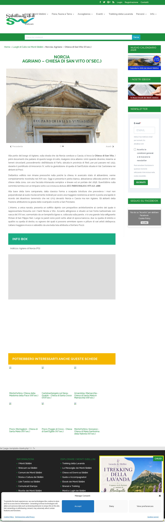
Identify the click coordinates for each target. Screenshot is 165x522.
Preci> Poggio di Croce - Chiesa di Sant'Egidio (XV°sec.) (57, 430)
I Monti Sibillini (25, 463)
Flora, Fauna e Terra (62, 14)
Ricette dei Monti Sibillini (30, 490)
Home (7, 47)
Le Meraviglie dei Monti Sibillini (77, 468)
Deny (111, 506)
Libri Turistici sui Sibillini (29, 481)
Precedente (17, 146)
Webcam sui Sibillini (27, 468)
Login (119, 2)
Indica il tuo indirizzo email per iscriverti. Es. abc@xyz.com (143, 140)
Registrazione (131, 2)
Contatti (144, 2)
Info (152, 14)
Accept (78, 506)
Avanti (108, 146)
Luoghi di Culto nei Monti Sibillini (28, 47)
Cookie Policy (9, 517)
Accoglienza (84, 14)
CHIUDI (158, 458)
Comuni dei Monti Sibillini (30, 472)
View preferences (145, 506)
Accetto (144, 223)
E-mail (137, 123)
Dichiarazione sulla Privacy (25, 517)
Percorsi (140, 14)
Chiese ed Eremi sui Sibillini (75, 472)
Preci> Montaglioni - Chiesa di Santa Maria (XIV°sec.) (23, 430)
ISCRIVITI (141, 182)
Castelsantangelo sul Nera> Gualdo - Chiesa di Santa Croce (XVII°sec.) (57, 395)
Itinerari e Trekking (71, 486)
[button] (160, 495)
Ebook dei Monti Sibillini (73, 481)
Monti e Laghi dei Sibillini (74, 490)
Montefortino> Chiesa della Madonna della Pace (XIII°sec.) (23, 394)
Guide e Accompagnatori (74, 477)
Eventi (99, 14)
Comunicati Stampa (27, 486)
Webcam (29, 24)
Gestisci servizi (153, 517)
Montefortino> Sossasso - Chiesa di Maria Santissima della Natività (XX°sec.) (86, 431)
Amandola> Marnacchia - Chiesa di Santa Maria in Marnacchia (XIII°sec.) (86, 395)
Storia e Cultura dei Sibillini (30, 477)
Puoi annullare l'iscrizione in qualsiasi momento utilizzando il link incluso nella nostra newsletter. (144, 171)
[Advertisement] (62, 324)
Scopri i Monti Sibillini (35, 14)
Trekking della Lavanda (121, 14)
